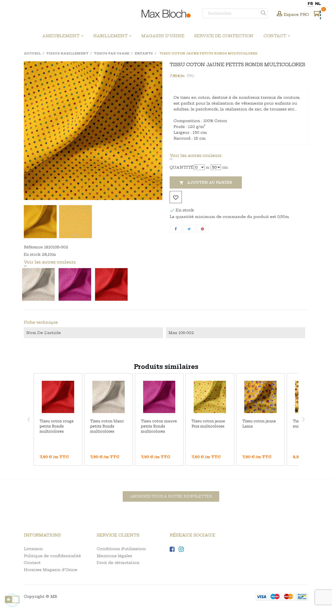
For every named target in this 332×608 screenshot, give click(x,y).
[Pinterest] (202, 228)
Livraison (33, 548)
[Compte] (279, 14)
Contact (32, 562)
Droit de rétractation (118, 562)
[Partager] (176, 228)
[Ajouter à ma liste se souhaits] (176, 197)
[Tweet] (189, 228)
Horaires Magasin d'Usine (50, 569)
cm (225, 167)
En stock (32, 254)
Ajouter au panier (205, 182)
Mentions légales (114, 556)
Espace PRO (296, 14)
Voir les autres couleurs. (196, 155)
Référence (33, 247)
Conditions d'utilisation (121, 548)
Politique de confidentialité (52, 556)
